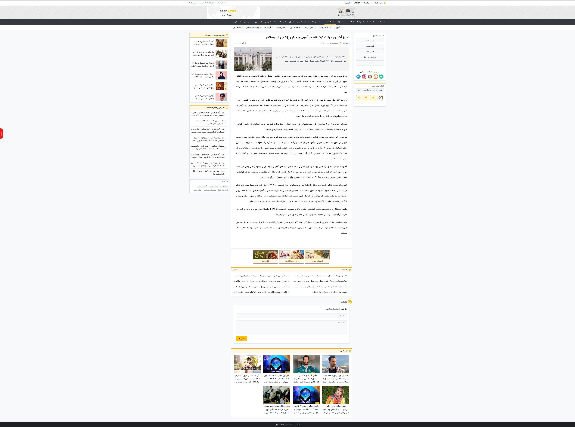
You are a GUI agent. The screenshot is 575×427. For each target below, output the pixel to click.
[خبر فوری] (1, 133)
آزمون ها (267, 27)
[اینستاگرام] (364, 76)
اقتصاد (349, 21)
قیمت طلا (370, 40)
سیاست (380, 21)
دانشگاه (329, 21)
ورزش (339, 21)
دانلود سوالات (324, 27)
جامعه (369, 21)
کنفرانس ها (309, 27)
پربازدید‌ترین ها (370, 57)
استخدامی (237, 27)
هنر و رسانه (316, 21)
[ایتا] (376, 76)
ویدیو (267, 21)
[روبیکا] (370, 76)
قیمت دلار (370, 46)
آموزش (337, 27)
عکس (257, 21)
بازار (290, 21)
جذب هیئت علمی (252, 27)
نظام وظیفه (280, 27)
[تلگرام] (358, 76)
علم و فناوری (302, 21)
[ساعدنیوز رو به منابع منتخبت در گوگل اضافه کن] (379, 97)
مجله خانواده (279, 21)
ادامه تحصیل (295, 27)
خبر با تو (247, 21)
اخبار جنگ (370, 51)
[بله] (381, 76)
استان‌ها (236, 21)
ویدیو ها (370, 62)
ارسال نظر (241, 338)
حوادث (359, 21)
